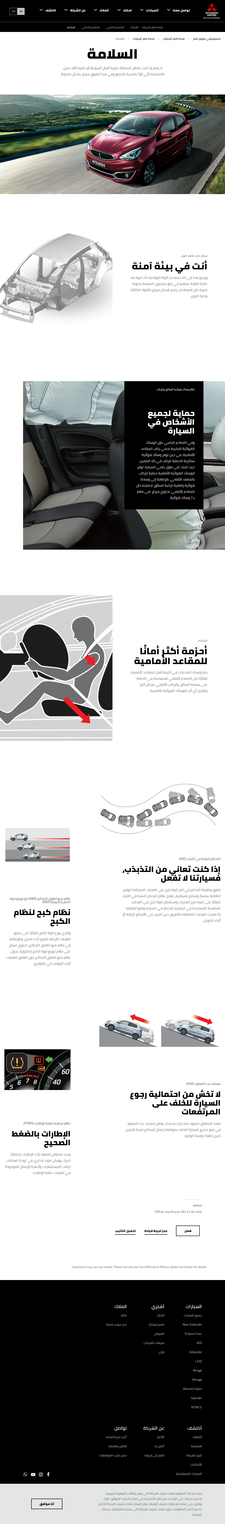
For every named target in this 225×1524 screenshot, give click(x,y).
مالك (124, 1315)
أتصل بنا (159, 1446)
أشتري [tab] (157, 1306)
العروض (159, 1333)
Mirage (197, 1370)
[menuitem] (174, 11)
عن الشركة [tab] (153, 1428)
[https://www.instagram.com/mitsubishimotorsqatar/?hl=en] (41, 1475)
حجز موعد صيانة (116, 1324)
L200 (198, 1361)
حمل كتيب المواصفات (113, 1455)
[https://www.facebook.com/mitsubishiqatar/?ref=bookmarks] (48, 1474)
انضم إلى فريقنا (154, 1455)
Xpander (196, 1398)
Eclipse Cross (193, 1333)
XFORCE (196, 1407)
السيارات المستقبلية (189, 1474)
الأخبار (160, 1437)
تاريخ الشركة (194, 1455)
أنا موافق (47, 1504)
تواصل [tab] (120, 1428)
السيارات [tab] (194, 1306)
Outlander (195, 1352)
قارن (161, 1352)
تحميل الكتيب (125, 1231)
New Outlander (192, 1324)
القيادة (134, 27)
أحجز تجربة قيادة (116, 1437)
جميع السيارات (193, 1315)
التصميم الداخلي (91, 27)
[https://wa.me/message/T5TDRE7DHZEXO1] (25, 1474)
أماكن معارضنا (117, 1446)
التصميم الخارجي (115, 27)
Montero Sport (192, 1389)
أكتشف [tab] (194, 1428)
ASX (199, 1343)
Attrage (197, 1379)
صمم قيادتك (156, 1324)
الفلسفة (196, 1446)
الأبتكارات (196, 1464)
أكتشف (197, 1437)
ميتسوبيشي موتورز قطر (207, 38)
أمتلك (160, 1315)
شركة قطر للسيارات (152, 27)
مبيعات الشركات (153, 1343)
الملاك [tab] (120, 1306)
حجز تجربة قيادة (155, 1231)
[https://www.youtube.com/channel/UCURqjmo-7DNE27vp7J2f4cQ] (33, 1475)
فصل (187, 1231)
